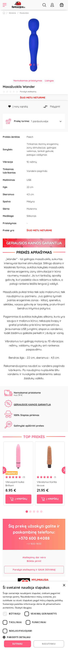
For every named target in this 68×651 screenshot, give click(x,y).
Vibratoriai (12, 13)
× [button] (64, 585)
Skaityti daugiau (23, 607)
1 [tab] (30, 64)
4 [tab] (38, 511)
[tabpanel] (34, 44)
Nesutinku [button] (48, 643)
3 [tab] (38, 64)
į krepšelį (20, 498)
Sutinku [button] (17, 643)
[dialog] (34, 616)
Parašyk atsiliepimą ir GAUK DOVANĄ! (34, 569)
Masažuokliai (24, 13)
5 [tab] (41, 511)
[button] (34, 121)
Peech (30, 136)
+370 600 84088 (34, 538)
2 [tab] (34, 64)
